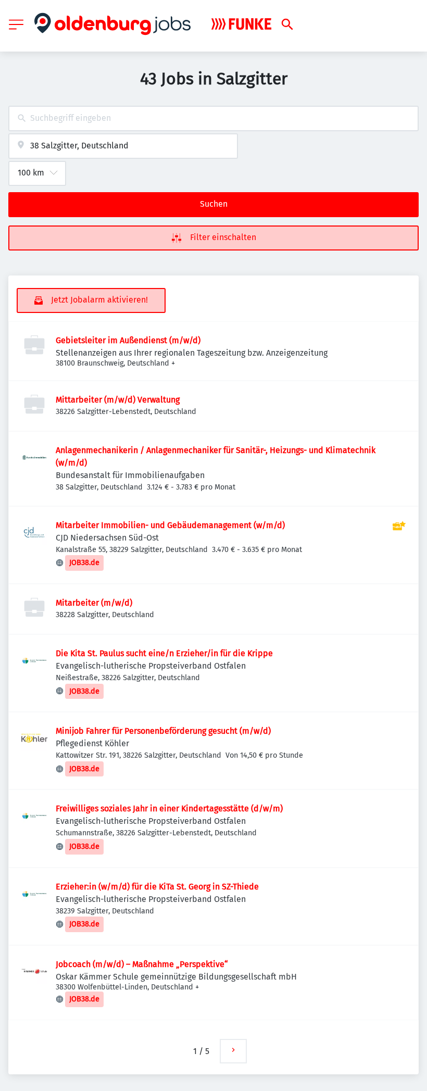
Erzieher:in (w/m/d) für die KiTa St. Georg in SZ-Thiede (157, 887)
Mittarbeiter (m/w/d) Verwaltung (118, 400)
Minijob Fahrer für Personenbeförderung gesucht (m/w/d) (163, 731)
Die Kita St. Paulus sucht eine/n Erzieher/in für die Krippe (164, 653)
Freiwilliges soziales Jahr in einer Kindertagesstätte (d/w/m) (169, 808)
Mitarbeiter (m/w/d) (94, 603)
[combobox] (213, 118)
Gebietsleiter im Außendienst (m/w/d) (128, 340)
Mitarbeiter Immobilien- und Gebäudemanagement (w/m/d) (170, 525)
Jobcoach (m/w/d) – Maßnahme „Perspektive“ (142, 964)
